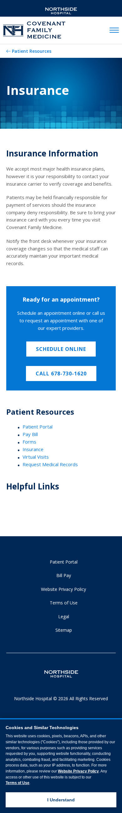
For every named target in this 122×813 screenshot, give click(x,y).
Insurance (33, 449)
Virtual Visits (36, 457)
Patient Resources (31, 51)
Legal (63, 616)
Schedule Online (61, 349)
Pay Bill (30, 434)
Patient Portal (38, 426)
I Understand (61, 799)
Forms (29, 442)
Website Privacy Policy (63, 589)
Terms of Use (64, 603)
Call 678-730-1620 (61, 373)
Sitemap (63, 630)
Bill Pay (63, 575)
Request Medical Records (50, 464)
